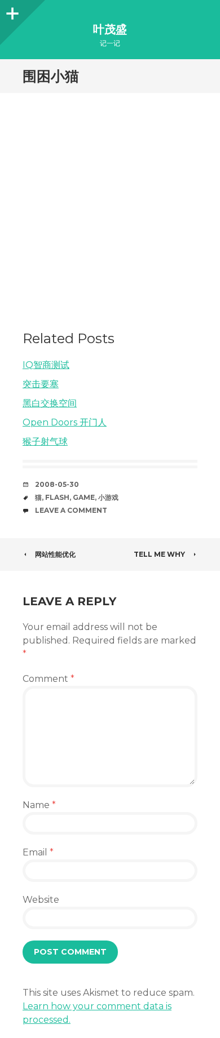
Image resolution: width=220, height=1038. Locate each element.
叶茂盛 (110, 29)
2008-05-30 (57, 484)
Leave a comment (71, 510)
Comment (48, 678)
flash (57, 497)
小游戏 (108, 497)
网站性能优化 (55, 554)
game (84, 497)
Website (41, 899)
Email (38, 852)
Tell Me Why (159, 554)
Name (39, 805)
